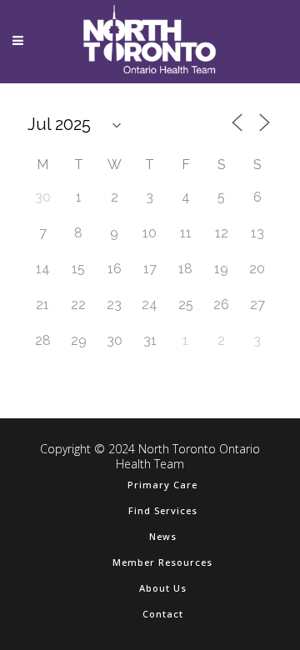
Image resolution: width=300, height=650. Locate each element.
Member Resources (162, 562)
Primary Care (163, 484)
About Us (163, 588)
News (163, 536)
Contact (162, 614)
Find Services (163, 510)
